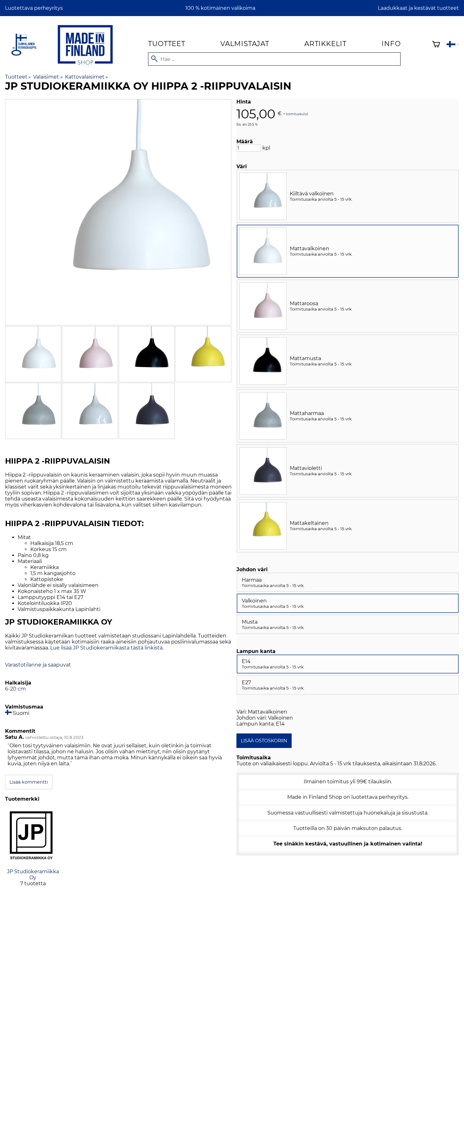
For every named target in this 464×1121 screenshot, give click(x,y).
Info (391, 43)
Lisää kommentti (28, 782)
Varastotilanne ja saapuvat (38, 665)
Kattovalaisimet (86, 77)
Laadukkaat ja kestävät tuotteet (418, 8)
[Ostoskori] (436, 45)
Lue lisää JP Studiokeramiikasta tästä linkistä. (107, 648)
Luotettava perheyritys (34, 8)
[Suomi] (453, 45)
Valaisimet (47, 77)
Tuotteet (166, 43)
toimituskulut (297, 114)
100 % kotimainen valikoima (220, 8)
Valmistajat (244, 43)
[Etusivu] (85, 66)
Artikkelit (325, 43)
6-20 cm (15, 689)
